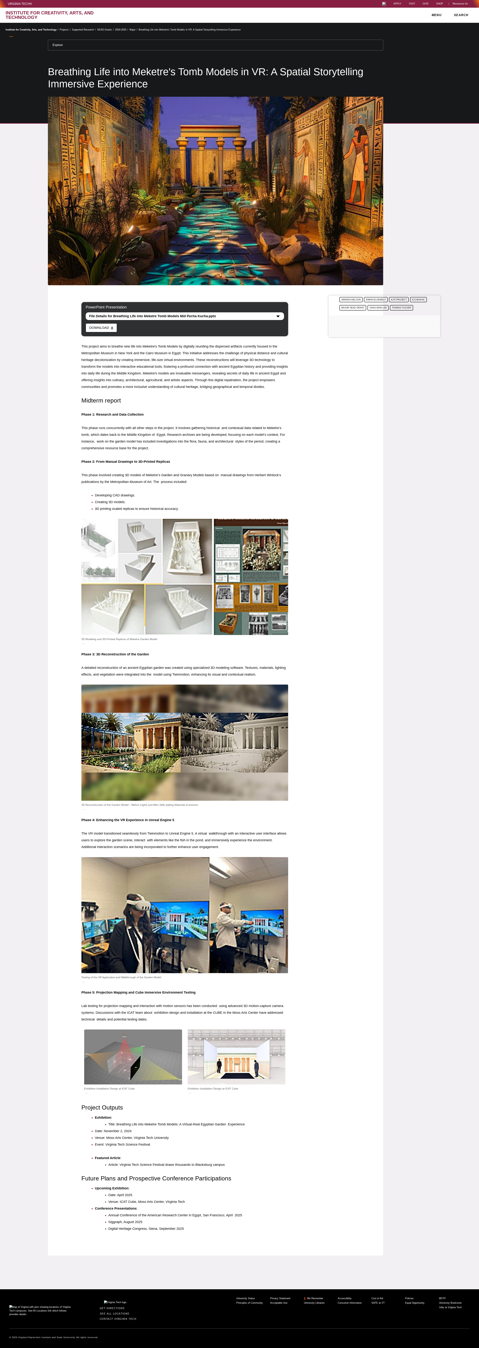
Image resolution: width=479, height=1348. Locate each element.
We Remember (315, 1298)
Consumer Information (350, 1302)
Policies (409, 1298)
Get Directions (113, 1308)
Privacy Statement (280, 1298)
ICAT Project (399, 299)
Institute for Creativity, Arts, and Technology (32, 29)
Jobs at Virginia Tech (450, 1307)
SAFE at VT (378, 1302)
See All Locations (116, 1313)
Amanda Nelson (351, 299)
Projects (65, 29)
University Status (245, 1298)
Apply (397, 4)
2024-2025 (121, 29)
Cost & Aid (377, 1298)
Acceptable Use (278, 1302)
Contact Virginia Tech (119, 1319)
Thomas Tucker (401, 307)
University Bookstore (450, 1302)
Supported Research (84, 29)
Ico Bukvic (418, 299)
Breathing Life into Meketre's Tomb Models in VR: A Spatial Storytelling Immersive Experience (190, 29)
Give (426, 4)
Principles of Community (249, 1302)
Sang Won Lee (378, 307)
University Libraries (314, 1302)
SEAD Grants (105, 29)
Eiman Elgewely (376, 299)
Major (133, 29)
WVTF (442, 1298)
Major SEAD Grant (352, 307)
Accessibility (345, 1298)
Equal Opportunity (415, 1302)
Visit (412, 4)
